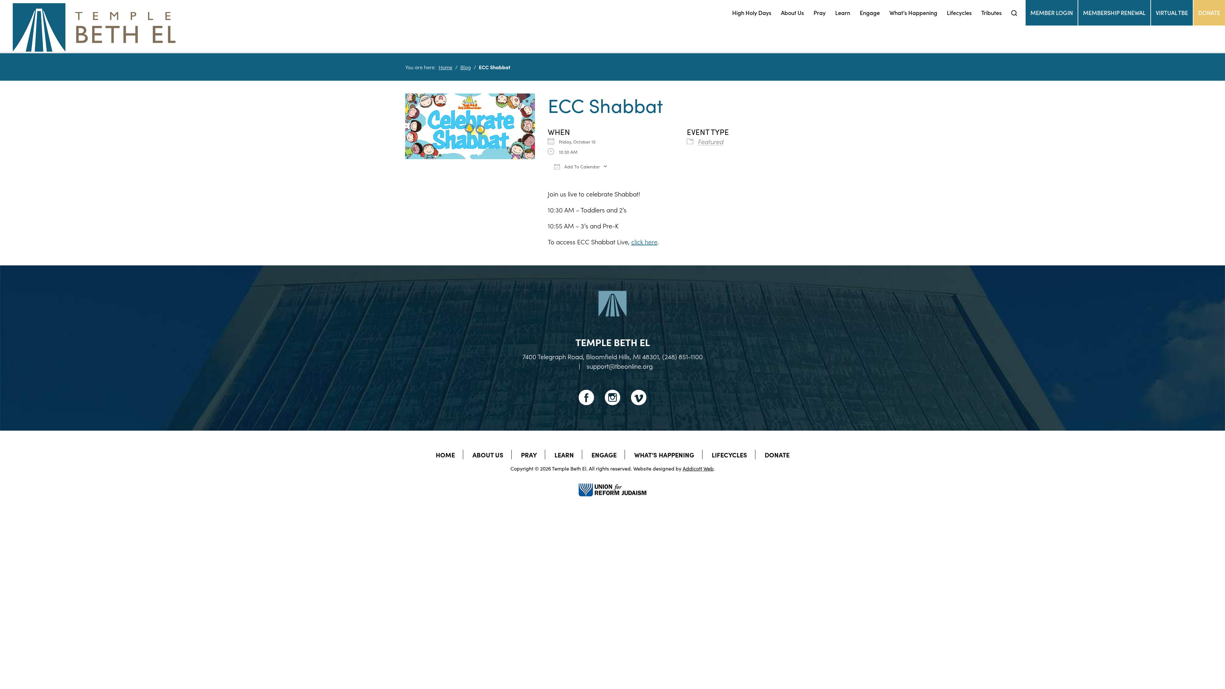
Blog (465, 66)
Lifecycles (959, 13)
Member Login (1051, 13)
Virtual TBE (1172, 13)
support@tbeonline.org (620, 365)
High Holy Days (751, 13)
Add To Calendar (581, 166)
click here (644, 241)
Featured (711, 141)
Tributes (991, 13)
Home (445, 66)
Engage (870, 13)
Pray (819, 13)
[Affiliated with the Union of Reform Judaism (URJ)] (612, 484)
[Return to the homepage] (94, 27)
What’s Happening (913, 13)
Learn (842, 13)
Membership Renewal (1114, 13)
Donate (1209, 13)
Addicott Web (698, 468)
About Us (792, 13)
